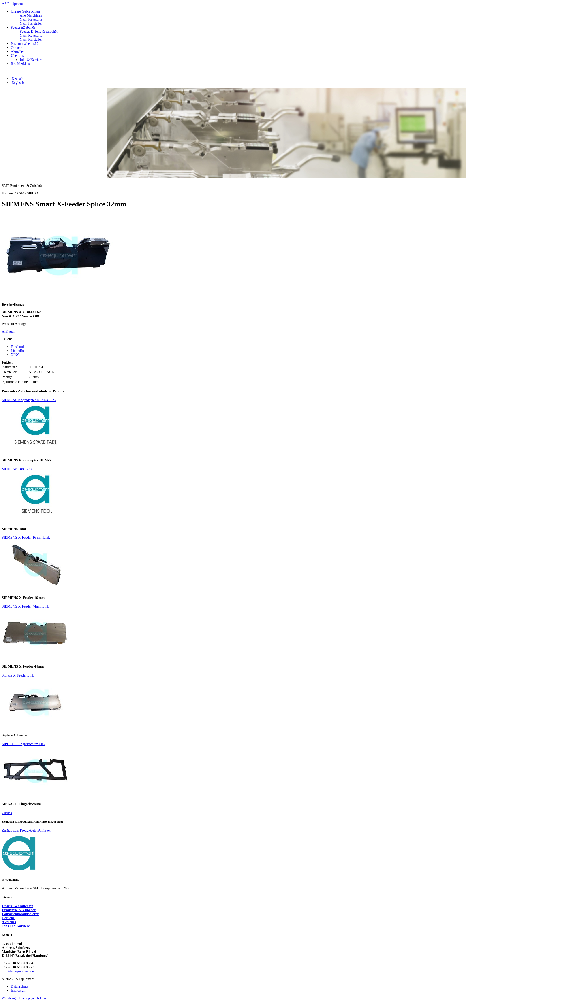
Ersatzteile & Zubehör (19, 910)
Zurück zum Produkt (16, 830)
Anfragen (8, 331)
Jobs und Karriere (16, 926)
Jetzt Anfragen (41, 830)
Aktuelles (9, 922)
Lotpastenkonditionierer (20, 914)
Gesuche (8, 918)
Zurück (7, 813)
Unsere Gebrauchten (17, 906)
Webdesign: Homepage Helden (24, 998)
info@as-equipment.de (18, 971)
